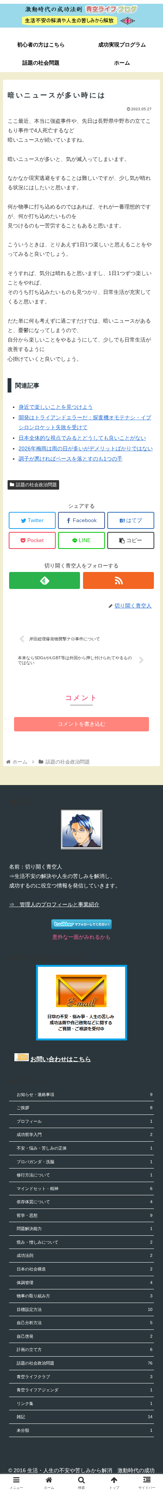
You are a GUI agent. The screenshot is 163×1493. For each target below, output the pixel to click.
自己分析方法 (84, 1322)
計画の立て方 (84, 1349)
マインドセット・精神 (84, 1188)
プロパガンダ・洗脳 (84, 1161)
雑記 (84, 1416)
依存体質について (84, 1201)
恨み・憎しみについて (84, 1242)
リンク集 (84, 1403)
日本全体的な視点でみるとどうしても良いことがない (82, 438)
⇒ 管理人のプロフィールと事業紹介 (54, 904)
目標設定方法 (84, 1309)
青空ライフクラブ (84, 1376)
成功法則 (84, 1255)
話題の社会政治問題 (36, 484)
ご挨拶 (84, 1107)
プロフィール (84, 1121)
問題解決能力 (84, 1228)
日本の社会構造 (84, 1269)
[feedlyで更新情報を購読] (44, 580)
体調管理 (84, 1282)
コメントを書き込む (81, 724)
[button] (147, 948)
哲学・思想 (84, 1215)
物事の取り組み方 (84, 1296)
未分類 (84, 1430)
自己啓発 (84, 1336)
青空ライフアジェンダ (84, 1390)
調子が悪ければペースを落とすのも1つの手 (70, 459)
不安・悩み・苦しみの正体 (84, 1148)
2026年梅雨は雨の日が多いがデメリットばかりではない (86, 448)
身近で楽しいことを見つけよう (56, 407)
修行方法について (84, 1175)
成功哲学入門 (84, 1134)
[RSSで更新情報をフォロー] (118, 580)
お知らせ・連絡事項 (84, 1094)
